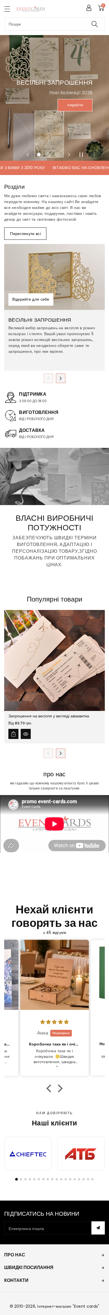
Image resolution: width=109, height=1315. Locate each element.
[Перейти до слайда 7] (43, 1179)
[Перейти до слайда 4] (30, 1179)
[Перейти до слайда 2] (21, 1179)
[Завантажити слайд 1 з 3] (38, 154)
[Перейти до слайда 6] (39, 1179)
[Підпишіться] (98, 1228)
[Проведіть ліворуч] (48, 378)
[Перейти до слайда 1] (16, 1179)
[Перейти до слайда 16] (83, 1179)
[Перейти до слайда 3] (25, 1179)
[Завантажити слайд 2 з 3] (48, 154)
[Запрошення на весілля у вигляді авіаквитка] (54, 660)
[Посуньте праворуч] (60, 378)
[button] (9, 8)
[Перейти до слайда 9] (52, 1179)
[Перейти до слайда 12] (66, 1179)
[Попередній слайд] (28, 154)
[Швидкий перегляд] (26, 734)
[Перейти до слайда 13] (70, 1179)
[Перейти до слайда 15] (79, 1179)
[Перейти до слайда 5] (34, 1179)
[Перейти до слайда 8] (48, 1179)
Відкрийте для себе (30, 299)
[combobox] (54, 24)
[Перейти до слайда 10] (57, 1179)
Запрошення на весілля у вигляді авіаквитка (48, 716)
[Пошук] (95, 24)
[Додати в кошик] (13, 734)
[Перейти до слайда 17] (88, 1179)
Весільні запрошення (39, 320)
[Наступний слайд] (69, 154)
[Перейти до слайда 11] (61, 1179)
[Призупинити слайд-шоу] (81, 154)
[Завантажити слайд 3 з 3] (58, 154)
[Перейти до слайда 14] (75, 1179)
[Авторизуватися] (89, 8)
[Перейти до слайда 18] (92, 1179)
